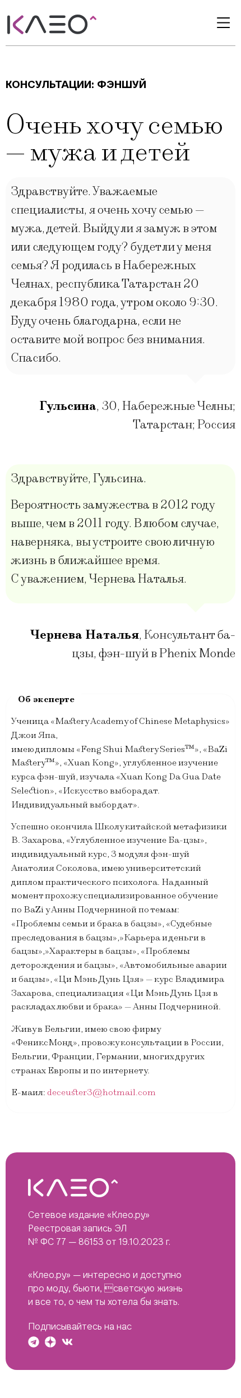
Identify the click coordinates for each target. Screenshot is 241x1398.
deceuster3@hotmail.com (101, 1092)
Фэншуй (121, 84)
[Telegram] (33, 1342)
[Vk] (67, 1342)
